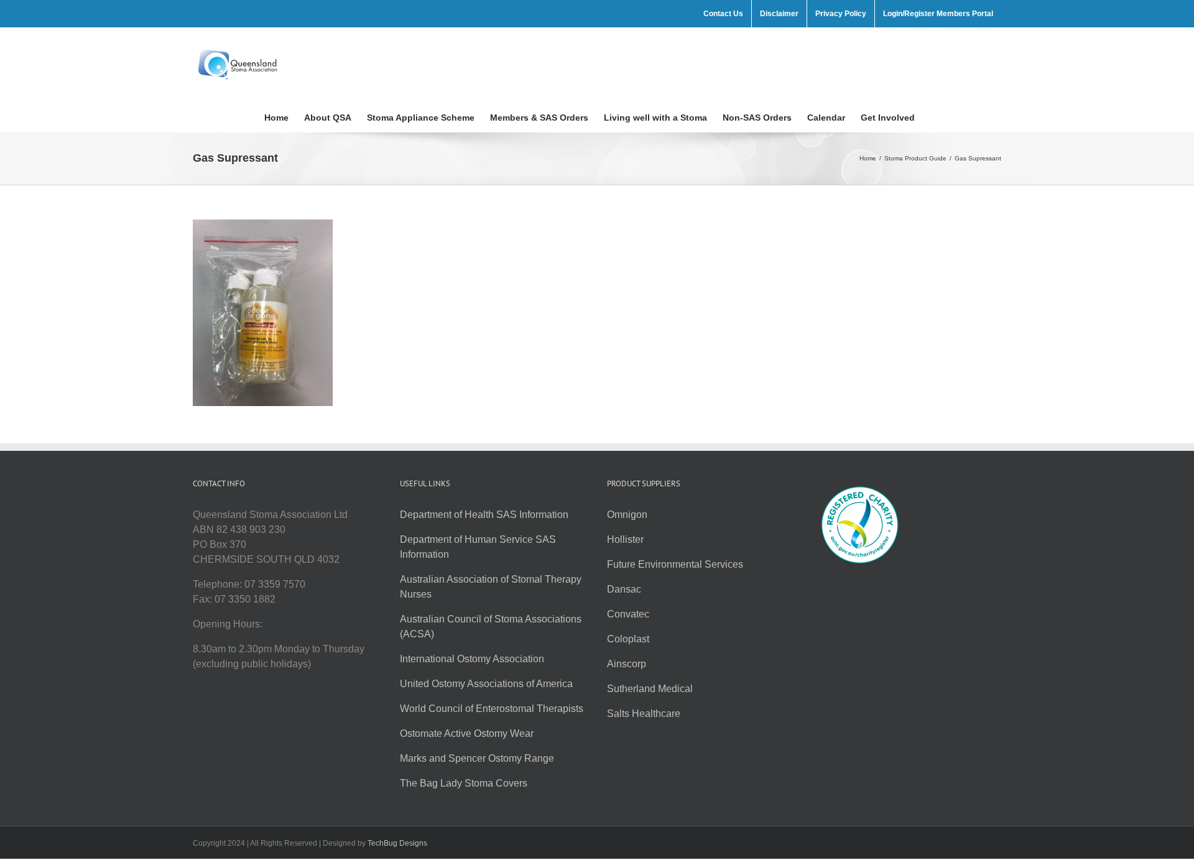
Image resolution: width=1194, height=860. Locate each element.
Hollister (625, 539)
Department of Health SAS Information (484, 514)
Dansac (624, 589)
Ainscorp (626, 664)
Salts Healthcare (643, 713)
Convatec (628, 614)
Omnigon (627, 514)
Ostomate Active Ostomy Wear (467, 733)
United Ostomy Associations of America (486, 683)
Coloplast (628, 639)
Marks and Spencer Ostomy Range (477, 758)
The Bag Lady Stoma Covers (463, 783)
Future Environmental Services (675, 564)
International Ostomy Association (472, 659)
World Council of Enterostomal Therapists (491, 708)
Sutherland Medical (650, 688)
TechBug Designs (397, 843)
